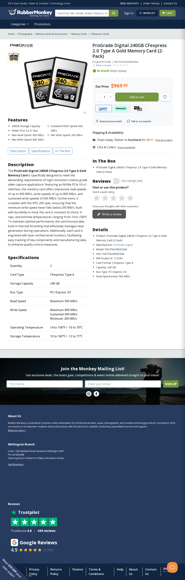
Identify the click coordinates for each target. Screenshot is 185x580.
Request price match (111, 121)
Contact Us (170, 3)
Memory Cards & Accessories (52, 33)
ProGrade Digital (123, 244)
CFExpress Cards (100, 33)
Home (11, 33)
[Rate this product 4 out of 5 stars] (122, 198)
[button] (14, 565)
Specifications (40, 151)
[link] (88, 394)
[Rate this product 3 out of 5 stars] (113, 198)
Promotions (42, 24)
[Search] (113, 13)
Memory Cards (79, 33)
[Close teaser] (30, 575)
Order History (151, 3)
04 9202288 (18, 454)
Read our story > (17, 430)
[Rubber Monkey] (30, 16)
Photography (25, 33)
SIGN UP (171, 384)
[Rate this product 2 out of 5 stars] (105, 198)
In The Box (62, 151)
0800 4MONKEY (129, 3)
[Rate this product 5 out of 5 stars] (130, 198)
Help (120, 569)
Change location (164, 140)
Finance (77, 569)
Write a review (103, 65)
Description (18, 151)
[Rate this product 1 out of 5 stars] (96, 198)
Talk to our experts (141, 121)
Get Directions (15, 464)
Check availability (126, 147)
